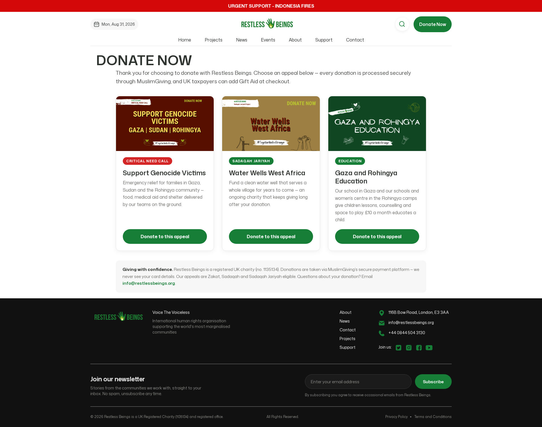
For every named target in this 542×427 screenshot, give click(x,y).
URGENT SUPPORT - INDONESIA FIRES (271, 6)
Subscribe (433, 382)
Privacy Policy (396, 416)
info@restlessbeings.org (149, 283)
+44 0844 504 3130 (406, 332)
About (295, 40)
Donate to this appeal (165, 236)
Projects (213, 40)
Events (268, 40)
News (241, 40)
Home (184, 40)
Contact (355, 40)
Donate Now (432, 24)
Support (324, 40)
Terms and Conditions (433, 416)
